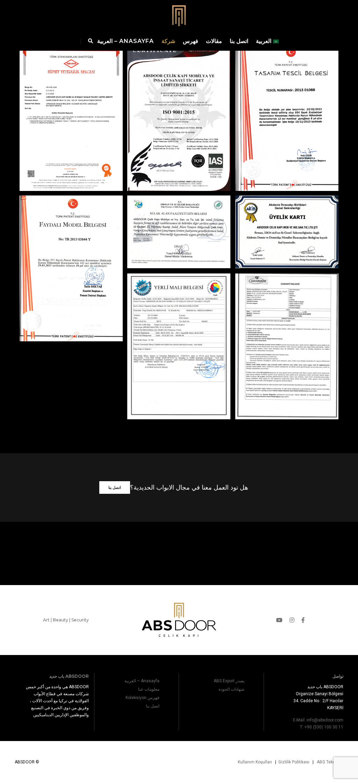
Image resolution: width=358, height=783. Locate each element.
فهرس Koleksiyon (142, 697)
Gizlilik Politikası (293, 762)
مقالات (214, 41)
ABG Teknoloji (330, 762)
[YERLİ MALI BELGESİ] (179, 325)
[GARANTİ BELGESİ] (287, 325)
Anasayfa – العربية (125, 41)
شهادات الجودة (231, 689)
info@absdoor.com (325, 720)
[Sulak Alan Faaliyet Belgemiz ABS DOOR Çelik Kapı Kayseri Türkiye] (179, 211)
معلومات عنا (148, 689)
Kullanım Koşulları (255, 762)
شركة (168, 41)
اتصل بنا (239, 41)
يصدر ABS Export (229, 680)
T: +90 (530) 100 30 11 (321, 727)
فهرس (190, 41)
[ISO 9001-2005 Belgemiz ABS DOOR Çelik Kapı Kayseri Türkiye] (179, 97)
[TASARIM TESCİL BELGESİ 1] (287, 97)
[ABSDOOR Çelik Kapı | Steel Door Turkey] (179, 15)
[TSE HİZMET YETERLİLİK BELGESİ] (71, 97)
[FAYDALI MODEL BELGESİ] (71, 247)
